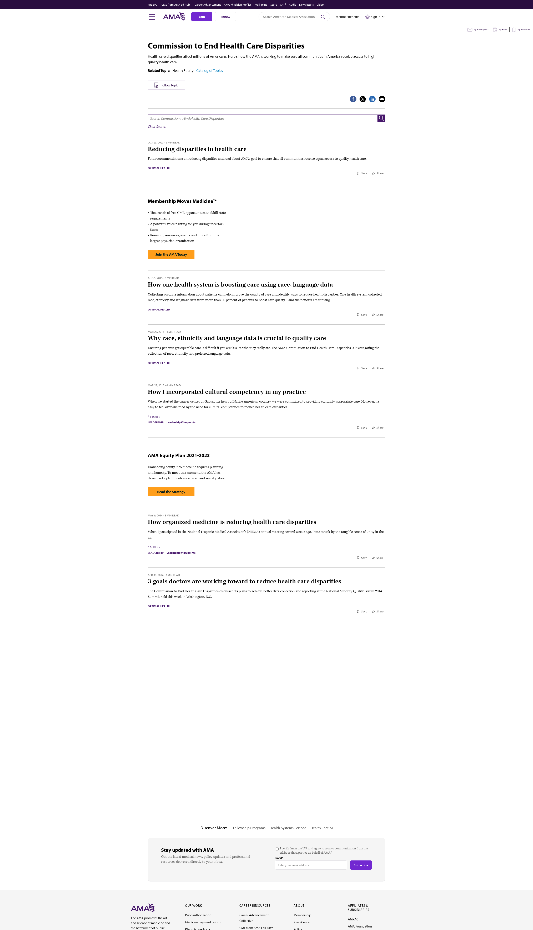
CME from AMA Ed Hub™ (177, 4)
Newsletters (306, 4)
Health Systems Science (288, 827)
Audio (292, 4)
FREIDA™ (153, 4)
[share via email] (382, 99)
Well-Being (261, 4)
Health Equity (182, 70)
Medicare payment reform (203, 922)
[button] (381, 118)
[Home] (142, 908)
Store (273, 4)
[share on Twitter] (363, 99)
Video (320, 4)
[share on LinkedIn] (372, 99)
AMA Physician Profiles (238, 4)
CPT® (283, 4)
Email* (279, 858)
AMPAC (353, 919)
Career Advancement (208, 4)
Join (202, 17)
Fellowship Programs (249, 827)
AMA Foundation (360, 926)
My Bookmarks (524, 29)
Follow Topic (169, 85)
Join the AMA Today (171, 254)
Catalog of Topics (209, 70)
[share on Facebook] (353, 99)
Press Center (302, 922)
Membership (302, 915)
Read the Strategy (171, 491)
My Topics (503, 29)
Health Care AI (321, 827)
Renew (225, 17)
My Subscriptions (481, 29)
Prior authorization (198, 915)
